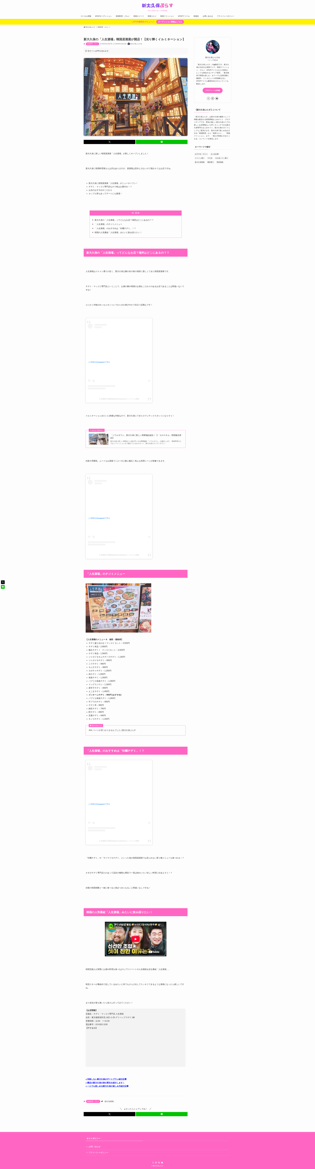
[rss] (159, 1162)
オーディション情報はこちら (170, 22)
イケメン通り (200, 158)
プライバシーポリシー (98, 1153)
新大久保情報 (109, 1101)
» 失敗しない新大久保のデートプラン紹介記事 (106, 1079)
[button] (109, 142)
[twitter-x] (208, 98)
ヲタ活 (209, 158)
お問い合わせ (94, 1147)
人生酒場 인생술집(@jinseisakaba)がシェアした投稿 (119, 399)
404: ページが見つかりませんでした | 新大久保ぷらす (112, 730)
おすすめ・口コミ (201, 154)
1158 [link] (105, 1024)
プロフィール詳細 (212, 90)
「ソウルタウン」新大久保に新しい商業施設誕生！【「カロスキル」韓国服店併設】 (145, 436)
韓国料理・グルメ (92, 44)
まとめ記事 (215, 154)
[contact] (216, 98)
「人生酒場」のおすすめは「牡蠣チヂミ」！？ (115, 228)
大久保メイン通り (221, 158)
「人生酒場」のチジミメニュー (108, 224)
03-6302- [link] (99, 1024)
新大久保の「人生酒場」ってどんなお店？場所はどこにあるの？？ (124, 220)
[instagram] (212, 98)
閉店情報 (220, 162)
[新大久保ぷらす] (157, 5)
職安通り (210, 162)
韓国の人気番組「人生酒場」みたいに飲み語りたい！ (118, 232)
